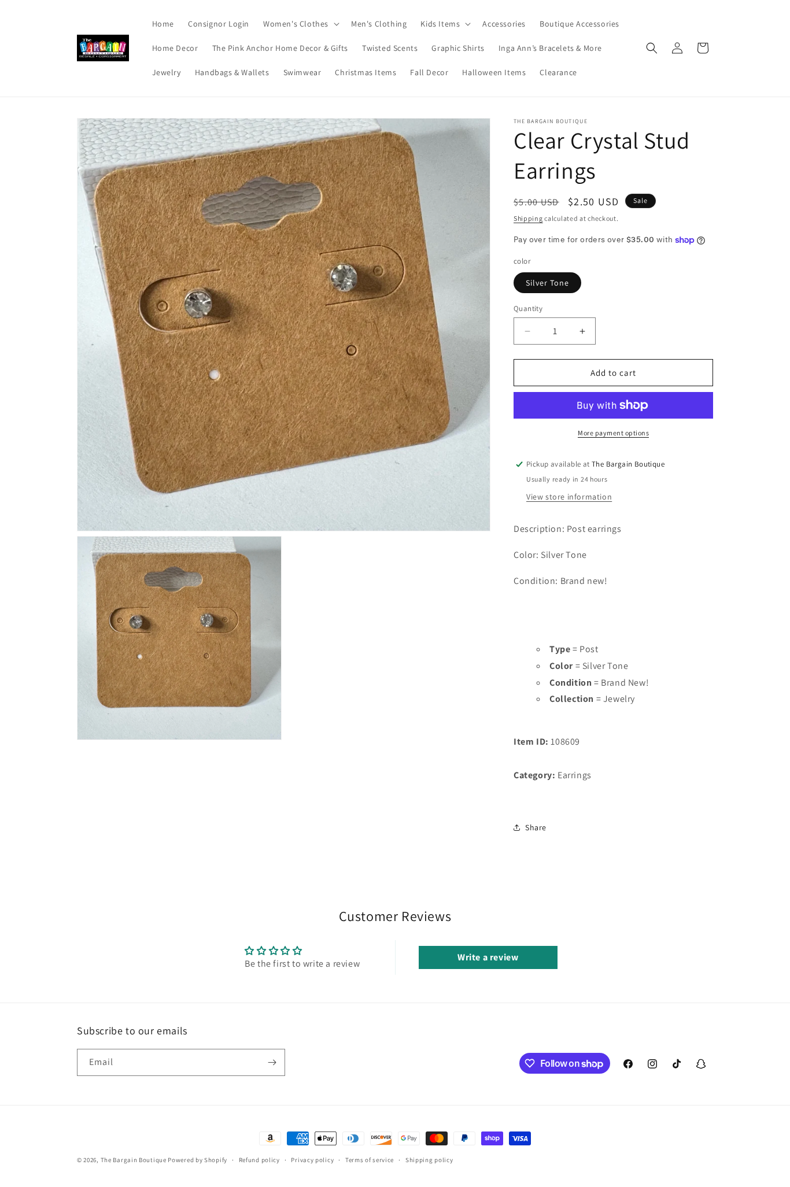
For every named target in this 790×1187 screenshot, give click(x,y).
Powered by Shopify (197, 1160)
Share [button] (536, 827)
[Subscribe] (272, 1062)
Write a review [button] (487, 957)
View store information (569, 496)
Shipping (528, 218)
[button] (300, 24)
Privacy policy (312, 1160)
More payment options (613, 432)
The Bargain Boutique (134, 1160)
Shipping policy (429, 1160)
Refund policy (259, 1160)
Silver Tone (547, 283)
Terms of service (369, 1160)
